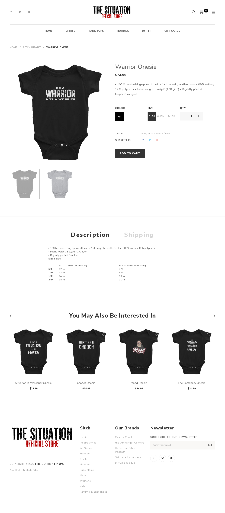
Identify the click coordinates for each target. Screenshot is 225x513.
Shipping (139, 235)
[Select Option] (24, 367)
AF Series (86, 448)
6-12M (160, 116)
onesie (160, 133)
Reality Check (124, 437)
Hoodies (85, 464)
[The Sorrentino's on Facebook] (11, 12)
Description (90, 235)
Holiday (85, 453)
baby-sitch (148, 133)
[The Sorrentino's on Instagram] (28, 12)
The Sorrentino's (49, 464)
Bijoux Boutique (125, 462)
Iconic (83, 437)
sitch (168, 133)
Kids (82, 486)
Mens (83, 475)
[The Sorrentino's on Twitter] (19, 12)
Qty (183, 108)
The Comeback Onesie (191, 383)
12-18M (170, 116)
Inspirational (88, 442)
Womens (85, 481)
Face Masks (87, 470)
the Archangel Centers (129, 442)
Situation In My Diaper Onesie (33, 383)
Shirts (84, 459)
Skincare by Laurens (128, 457)
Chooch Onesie (86, 383)
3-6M (152, 116)
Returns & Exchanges (93, 491)
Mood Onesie (139, 383)
